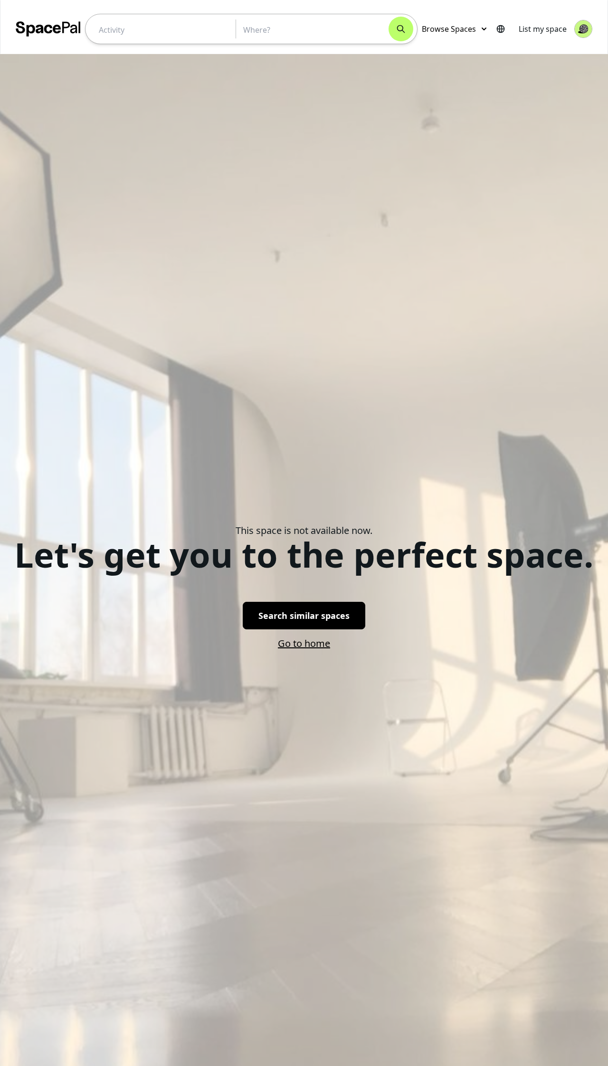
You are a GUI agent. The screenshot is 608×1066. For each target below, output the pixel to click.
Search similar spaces (304, 615)
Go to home (304, 643)
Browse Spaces (449, 29)
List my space (543, 29)
